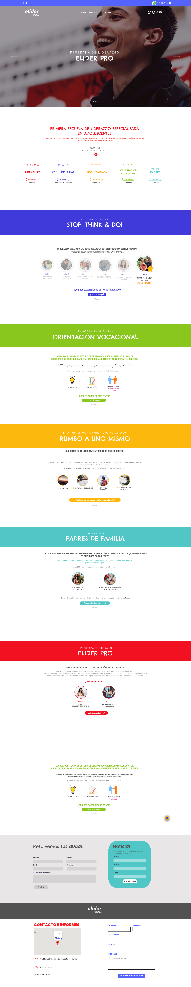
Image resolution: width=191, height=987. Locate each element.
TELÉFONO (113, 935)
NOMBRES (112, 925)
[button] (94, 813)
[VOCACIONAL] (97, 101)
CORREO (112, 944)
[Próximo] (176, 57)
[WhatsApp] (154, 3)
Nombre (36, 857)
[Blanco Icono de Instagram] (23, 3)
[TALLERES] (93, 101)
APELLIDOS (137, 925)
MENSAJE (112, 954)
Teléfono (70, 865)
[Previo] (14, 57)
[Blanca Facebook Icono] (26, 3)
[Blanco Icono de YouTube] (160, 12)
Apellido (69, 857)
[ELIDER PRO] (91, 101)
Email (35, 865)
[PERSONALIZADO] (95, 101)
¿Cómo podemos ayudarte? (42, 872)
